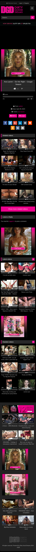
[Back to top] (31, 547)
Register (26, 3)
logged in (12, 221)
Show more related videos (18, 209)
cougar (23, 115)
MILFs (14, 115)
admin (21, 106)
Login (20, 3)
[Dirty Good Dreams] (15, 10)
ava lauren (21, 111)
